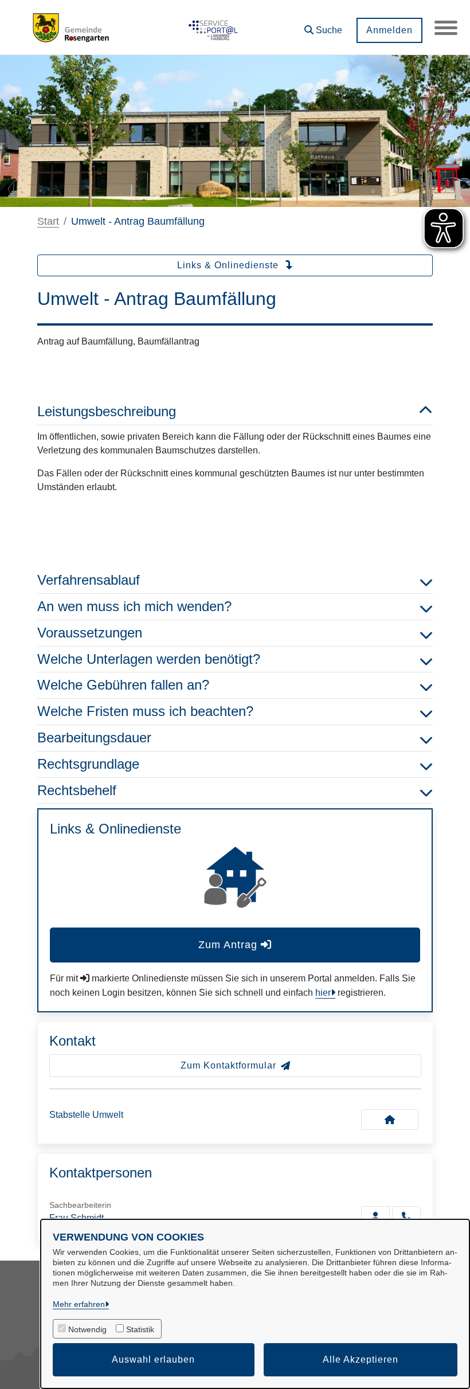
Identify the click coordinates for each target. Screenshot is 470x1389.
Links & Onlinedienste (229, 265)
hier (323, 992)
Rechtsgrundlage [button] (88, 764)
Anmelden (389, 30)
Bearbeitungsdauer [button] (94, 737)
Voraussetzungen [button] (89, 632)
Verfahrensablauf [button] (88, 580)
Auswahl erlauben (153, 1359)
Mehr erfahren (79, 1304)
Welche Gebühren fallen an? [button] (123, 684)
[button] (323, 26)
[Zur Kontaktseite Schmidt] (375, 1216)
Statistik (140, 1329)
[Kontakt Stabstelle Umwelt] (389, 1119)
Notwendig (87, 1329)
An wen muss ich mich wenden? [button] (134, 606)
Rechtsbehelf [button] (76, 790)
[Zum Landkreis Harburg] (211, 27)
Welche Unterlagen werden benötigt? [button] (148, 659)
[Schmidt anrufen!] (406, 1216)
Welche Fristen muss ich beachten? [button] (145, 711)
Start (48, 221)
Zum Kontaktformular (228, 1065)
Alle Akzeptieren (360, 1359)
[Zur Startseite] (73, 27)
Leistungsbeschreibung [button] (106, 411)
